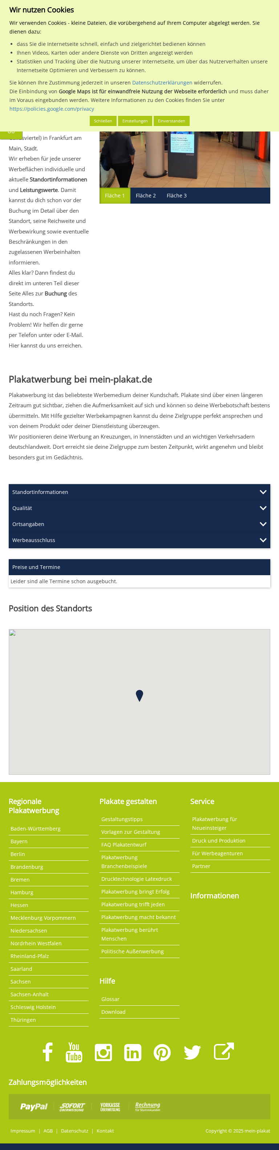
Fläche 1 (115, 195)
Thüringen (23, 1019)
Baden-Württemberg (36, 828)
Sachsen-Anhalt (30, 994)
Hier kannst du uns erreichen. (45, 345)
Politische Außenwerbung (132, 951)
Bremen (20, 879)
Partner (201, 866)
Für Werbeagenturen (217, 853)
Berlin (18, 854)
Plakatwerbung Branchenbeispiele (124, 862)
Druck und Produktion (219, 840)
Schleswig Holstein (33, 1007)
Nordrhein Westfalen (36, 943)
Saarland (21, 968)
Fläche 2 (146, 195)
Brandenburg (27, 866)
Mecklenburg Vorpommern (43, 917)
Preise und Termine (36, 567)
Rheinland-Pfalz (30, 956)
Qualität (22, 508)
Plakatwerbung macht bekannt (138, 917)
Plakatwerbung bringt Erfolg (135, 891)
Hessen (19, 905)
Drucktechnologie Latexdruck (136, 878)
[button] (139, 696)
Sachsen (21, 981)
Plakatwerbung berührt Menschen (129, 934)
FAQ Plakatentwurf (123, 844)
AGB (48, 1131)
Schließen (103, 120)
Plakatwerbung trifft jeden (133, 904)
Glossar (110, 999)
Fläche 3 (177, 195)
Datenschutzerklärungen (162, 82)
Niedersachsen (29, 930)
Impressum (23, 1131)
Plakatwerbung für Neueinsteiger (214, 823)
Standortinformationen (40, 491)
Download (113, 1011)
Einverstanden (171, 120)
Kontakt (105, 1131)
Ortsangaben (28, 524)
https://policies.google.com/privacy (51, 108)
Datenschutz (74, 1131)
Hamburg (22, 892)
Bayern (19, 841)
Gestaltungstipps (122, 819)
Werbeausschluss (33, 540)
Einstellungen (135, 120)
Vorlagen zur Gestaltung (130, 831)
